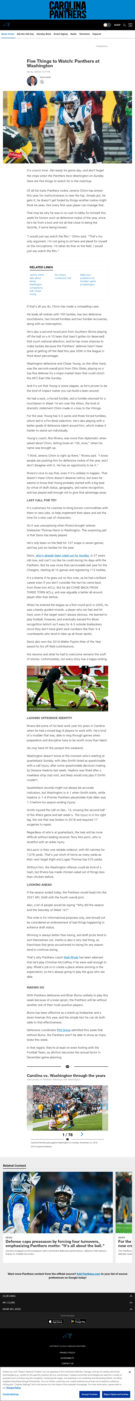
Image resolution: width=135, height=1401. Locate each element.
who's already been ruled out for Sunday (62, 555)
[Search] (124, 25)
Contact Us (67, 1363)
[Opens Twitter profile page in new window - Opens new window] (42, 82)
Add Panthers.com (88, 1273)
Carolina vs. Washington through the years (66, 1075)
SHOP (117, 24)
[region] (67, 1384)
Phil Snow (63, 1030)
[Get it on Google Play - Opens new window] (78, 1323)
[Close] (129, 1372)
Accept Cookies (90, 1394)
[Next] (82, 1134)
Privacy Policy (67, 1352)
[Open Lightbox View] (67, 1118)
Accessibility (67, 1358)
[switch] (107, 25)
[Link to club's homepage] (7, 23)
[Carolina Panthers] (67, 1336)
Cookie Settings (11, 1394)
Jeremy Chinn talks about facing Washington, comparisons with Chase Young (37, 284)
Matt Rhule (71, 957)
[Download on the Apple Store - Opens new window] (55, 1322)
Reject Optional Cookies (116, 1394)
